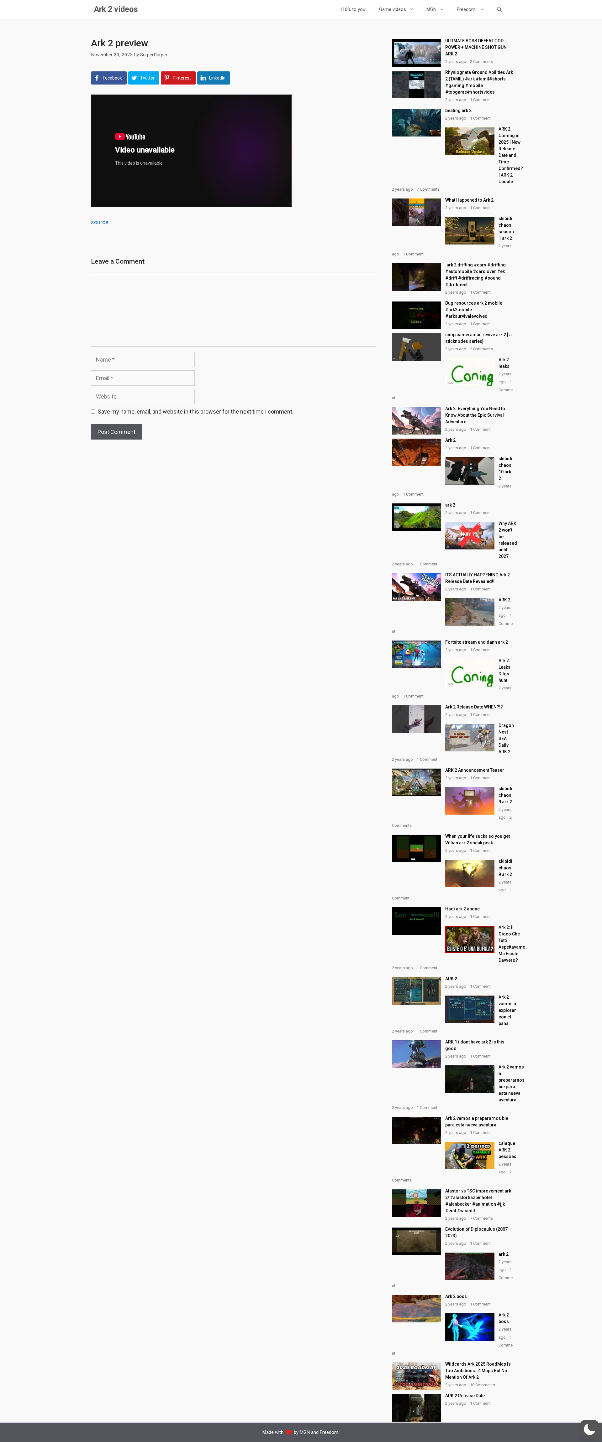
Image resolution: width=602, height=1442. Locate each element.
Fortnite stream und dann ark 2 (476, 642)
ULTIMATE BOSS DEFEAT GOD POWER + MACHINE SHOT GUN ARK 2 (476, 47)
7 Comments (428, 189)
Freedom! (467, 9)
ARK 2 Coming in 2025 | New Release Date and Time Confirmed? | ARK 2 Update (511, 155)
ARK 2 (504, 599)
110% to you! (353, 9)
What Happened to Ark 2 (469, 200)
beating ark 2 (458, 110)
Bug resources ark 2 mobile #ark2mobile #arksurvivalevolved (473, 310)
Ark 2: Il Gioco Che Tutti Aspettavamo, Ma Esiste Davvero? (512, 944)
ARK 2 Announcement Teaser (474, 770)
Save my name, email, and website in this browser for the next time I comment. (195, 411)
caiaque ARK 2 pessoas (507, 1150)
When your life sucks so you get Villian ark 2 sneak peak (477, 839)
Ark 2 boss (456, 1296)
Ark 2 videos (116, 9)
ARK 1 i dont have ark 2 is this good (474, 1045)
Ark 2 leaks (504, 363)
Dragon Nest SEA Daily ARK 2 (506, 738)
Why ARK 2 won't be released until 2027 (508, 540)
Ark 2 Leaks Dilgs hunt (504, 670)
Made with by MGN (286, 1432)
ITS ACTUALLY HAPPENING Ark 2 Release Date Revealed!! (477, 578)
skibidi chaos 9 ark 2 (505, 795)
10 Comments (482, 1385)
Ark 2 (450, 440)
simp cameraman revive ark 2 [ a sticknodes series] (478, 338)
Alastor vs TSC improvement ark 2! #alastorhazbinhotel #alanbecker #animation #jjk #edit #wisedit (478, 1200)
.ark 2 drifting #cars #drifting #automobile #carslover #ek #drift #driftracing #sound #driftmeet (475, 274)
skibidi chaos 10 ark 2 (505, 468)
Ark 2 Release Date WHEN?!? (474, 706)
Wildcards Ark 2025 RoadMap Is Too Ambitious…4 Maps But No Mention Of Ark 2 (478, 1371)
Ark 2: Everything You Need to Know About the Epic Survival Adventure (475, 415)
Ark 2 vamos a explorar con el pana (507, 1010)
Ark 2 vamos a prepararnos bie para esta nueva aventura (512, 1083)
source (99, 222)
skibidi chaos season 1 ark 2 (506, 228)
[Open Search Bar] (499, 9)
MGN (431, 9)
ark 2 (450, 504)
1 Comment (480, 99)
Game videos (392, 9)
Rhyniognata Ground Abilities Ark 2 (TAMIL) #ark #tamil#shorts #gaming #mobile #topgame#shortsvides (479, 82)
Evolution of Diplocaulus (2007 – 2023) (478, 1232)
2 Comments (481, 61)
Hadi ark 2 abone (462, 908)
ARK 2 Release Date (465, 1395)
